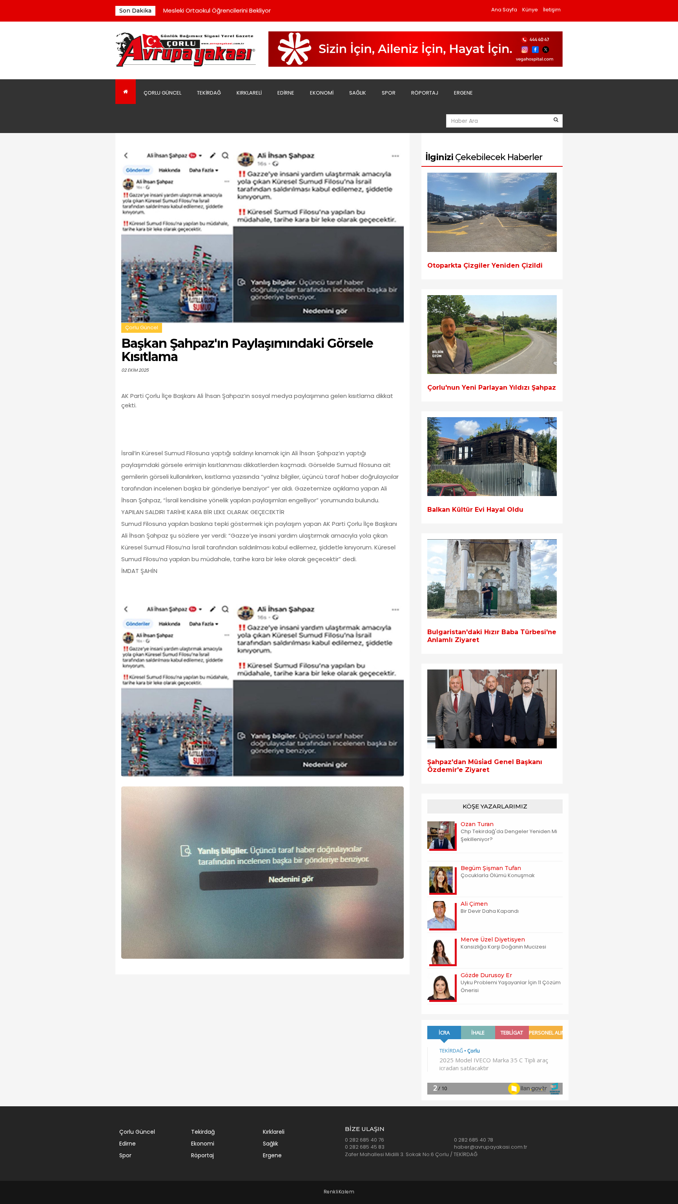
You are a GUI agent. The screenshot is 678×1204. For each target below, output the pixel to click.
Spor (389, 93)
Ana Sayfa (504, 9)
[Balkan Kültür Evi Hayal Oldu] (492, 456)
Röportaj (424, 93)
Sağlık (357, 93)
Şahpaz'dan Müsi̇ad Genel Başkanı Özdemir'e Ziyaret (484, 765)
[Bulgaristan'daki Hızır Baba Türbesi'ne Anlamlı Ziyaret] (492, 578)
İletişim (552, 9)
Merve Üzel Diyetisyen (493, 939)
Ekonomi (322, 93)
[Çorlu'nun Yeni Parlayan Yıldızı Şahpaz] (492, 334)
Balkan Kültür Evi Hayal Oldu (475, 509)
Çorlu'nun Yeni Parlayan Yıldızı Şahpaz (491, 387)
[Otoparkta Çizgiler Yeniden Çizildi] (492, 212)
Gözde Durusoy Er (486, 975)
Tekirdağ (209, 93)
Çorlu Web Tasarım (339, 1192)
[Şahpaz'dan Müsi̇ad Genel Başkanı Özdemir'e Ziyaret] (492, 708)
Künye (530, 9)
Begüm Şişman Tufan (491, 868)
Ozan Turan (477, 824)
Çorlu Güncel (162, 93)
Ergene (463, 93)
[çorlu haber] (186, 50)
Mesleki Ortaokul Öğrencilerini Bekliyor (217, 10)
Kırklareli (249, 93)
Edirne (285, 93)
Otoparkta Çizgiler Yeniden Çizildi (485, 265)
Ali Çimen (474, 903)
